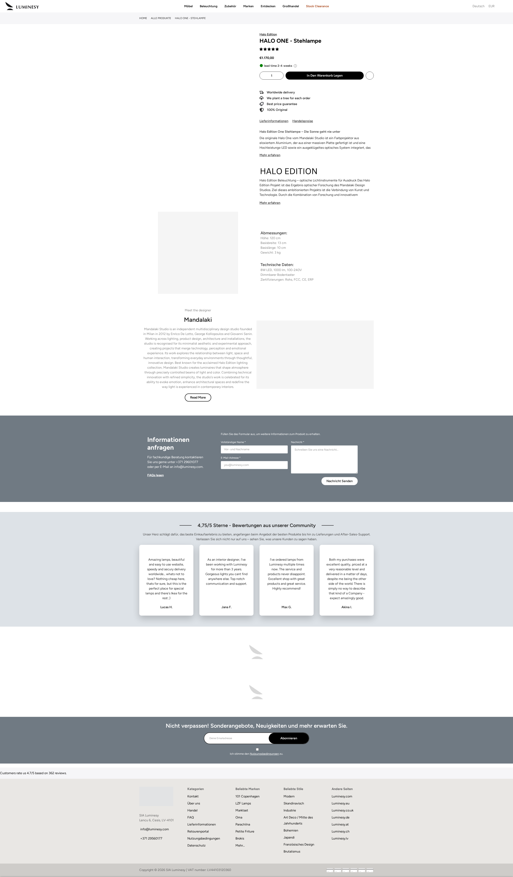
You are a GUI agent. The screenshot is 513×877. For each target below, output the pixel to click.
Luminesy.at (340, 824)
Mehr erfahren (270, 155)
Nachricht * (297, 442)
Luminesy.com (342, 796)
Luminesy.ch (340, 831)
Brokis (239, 838)
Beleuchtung (208, 6)
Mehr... (240, 845)
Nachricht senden (339, 481)
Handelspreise (302, 121)
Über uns (193, 803)
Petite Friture (244, 831)
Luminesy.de (340, 817)
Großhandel (291, 6)
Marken (248, 6)
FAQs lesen (155, 475)
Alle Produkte (161, 18)
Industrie (290, 810)
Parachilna (242, 824)
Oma (238, 817)
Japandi (289, 837)
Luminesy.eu (340, 803)
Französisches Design (299, 844)
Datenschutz (196, 845)
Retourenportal (198, 831)
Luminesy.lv (340, 838)
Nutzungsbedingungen (264, 754)
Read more (198, 397)
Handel (192, 810)
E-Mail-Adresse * (230, 457)
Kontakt (193, 796)
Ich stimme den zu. (256, 754)
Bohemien (291, 830)
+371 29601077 (187, 462)
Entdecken (268, 6)
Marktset (241, 810)
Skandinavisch (294, 803)
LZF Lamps (243, 803)
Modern (289, 796)
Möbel (188, 6)
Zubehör (230, 6)
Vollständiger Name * (233, 442)
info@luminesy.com (188, 467)
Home (143, 18)
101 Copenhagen (247, 796)
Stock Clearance (317, 6)
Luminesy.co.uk (342, 810)
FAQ (190, 817)
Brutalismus (292, 851)
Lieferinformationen (274, 121)
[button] (270, 49)
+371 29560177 (151, 838)
